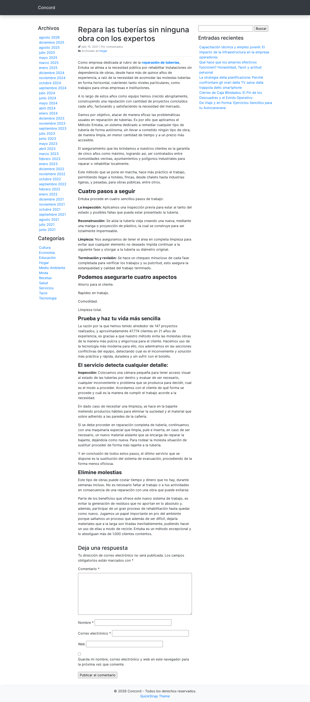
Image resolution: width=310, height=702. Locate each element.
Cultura (45, 247)
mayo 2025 (48, 57)
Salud (43, 283)
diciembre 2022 (51, 169)
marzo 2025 (49, 63)
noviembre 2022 (52, 174)
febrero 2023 (49, 159)
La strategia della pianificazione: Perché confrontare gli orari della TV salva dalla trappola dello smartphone (231, 82)
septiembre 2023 (52, 128)
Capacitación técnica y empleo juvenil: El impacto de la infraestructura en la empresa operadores (234, 52)
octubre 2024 (50, 83)
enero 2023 (48, 164)
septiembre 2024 (52, 88)
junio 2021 (47, 229)
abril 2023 (47, 149)
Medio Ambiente (52, 268)
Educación (47, 258)
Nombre (86, 622)
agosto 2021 (49, 219)
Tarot (43, 293)
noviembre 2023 (52, 123)
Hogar (44, 263)
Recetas (45, 278)
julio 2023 (47, 133)
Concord (46, 7)
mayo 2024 (48, 103)
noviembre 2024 (52, 78)
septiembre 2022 (52, 184)
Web (81, 644)
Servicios (46, 288)
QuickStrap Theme (155, 696)
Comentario (89, 569)
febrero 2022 (49, 189)
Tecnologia (48, 298)
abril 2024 (47, 108)
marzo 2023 (49, 154)
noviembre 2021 (52, 204)
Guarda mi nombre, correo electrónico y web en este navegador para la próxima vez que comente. (133, 661)
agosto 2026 (49, 37)
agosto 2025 (49, 47)
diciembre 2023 (51, 118)
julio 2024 (47, 93)
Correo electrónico (94, 633)
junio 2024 (47, 98)
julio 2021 (46, 224)
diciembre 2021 (51, 199)
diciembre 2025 (51, 42)
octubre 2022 (50, 179)
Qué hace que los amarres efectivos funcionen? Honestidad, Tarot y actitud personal (230, 67)
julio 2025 (47, 52)
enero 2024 (48, 113)
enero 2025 (48, 68)
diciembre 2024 (51, 73)
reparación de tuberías (160, 62)
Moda (43, 273)
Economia (47, 252)
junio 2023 (47, 138)
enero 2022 (48, 194)
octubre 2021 (49, 209)
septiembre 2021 (52, 214)
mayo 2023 (48, 143)
